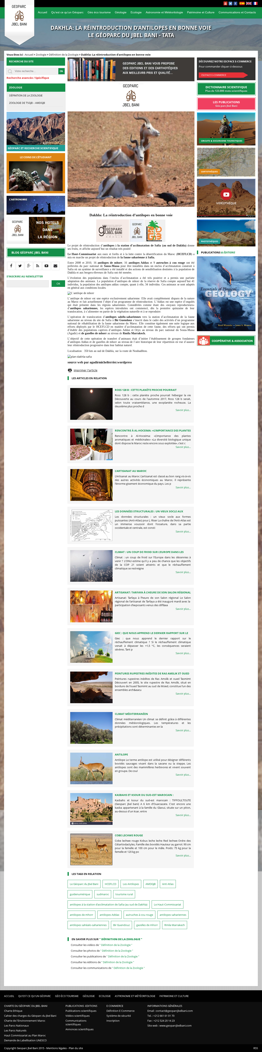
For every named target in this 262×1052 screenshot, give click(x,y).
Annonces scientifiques (80, 1029)
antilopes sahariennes (173, 915)
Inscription (113, 1020)
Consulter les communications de (108, 968)
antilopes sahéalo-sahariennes (88, 925)
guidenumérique (80, 894)
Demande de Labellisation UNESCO (25, 1040)
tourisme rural (124, 894)
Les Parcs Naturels (15, 1030)
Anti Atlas (168, 884)
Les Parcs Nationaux (16, 1025)
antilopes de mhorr (81, 915)
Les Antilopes (131, 884)
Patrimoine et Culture (201, 12)
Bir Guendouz (121, 925)
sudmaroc (103, 894)
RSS (255, 1048)
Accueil (42, 12)
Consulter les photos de (102, 950)
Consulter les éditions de (102, 962)
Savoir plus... (183, 410)
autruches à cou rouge (139, 915)
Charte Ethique (13, 1011)
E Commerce (114, 1006)
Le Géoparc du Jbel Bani (84, 884)
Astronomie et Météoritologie (164, 12)
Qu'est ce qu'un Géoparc (67, 12)
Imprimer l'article (85, 370)
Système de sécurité (118, 1016)
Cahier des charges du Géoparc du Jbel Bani (30, 1016)
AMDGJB (151, 884)
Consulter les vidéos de (101, 945)
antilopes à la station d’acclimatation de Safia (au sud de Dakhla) (108, 904)
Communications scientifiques (76, 1022)
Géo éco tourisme (99, 12)
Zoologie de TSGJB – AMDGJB (27, 103)
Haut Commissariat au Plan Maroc (25, 1035)
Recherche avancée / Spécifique (28, 78)
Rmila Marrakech (174, 925)
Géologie (120, 12)
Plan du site (76, 1048)
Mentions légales (56, 1048)
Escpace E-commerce (213, 75)
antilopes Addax (109, 915)
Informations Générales (164, 1006)
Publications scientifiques (81, 1011)
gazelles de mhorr (147, 925)
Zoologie (41, 54)
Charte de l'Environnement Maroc (24, 1020)
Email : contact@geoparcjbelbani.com (170, 1011)
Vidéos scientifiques (78, 1016)
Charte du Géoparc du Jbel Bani (25, 1006)
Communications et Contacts (237, 12)
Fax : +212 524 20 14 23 (161, 1020)
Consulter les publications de (105, 956)
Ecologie (136, 12)
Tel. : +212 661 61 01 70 (160, 1016)
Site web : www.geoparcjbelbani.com (169, 1025)
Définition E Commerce (120, 1011)
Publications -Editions (81, 1006)
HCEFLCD (110, 884)
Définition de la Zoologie (63, 54)
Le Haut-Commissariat (167, 904)
